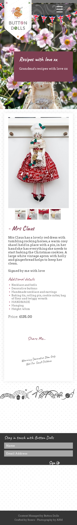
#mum (50, 420)
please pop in (51, 83)
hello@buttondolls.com (38, 486)
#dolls (60, 420)
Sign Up (54, 462)
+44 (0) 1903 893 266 (39, 478)
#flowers (40, 420)
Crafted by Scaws (24, 519)
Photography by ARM (50, 519)
